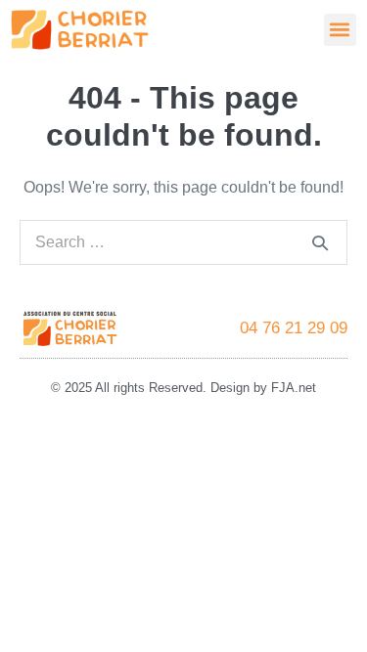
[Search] (320, 242)
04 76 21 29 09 (293, 328)
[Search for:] (183, 242)
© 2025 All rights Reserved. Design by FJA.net (183, 387)
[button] (340, 30)
